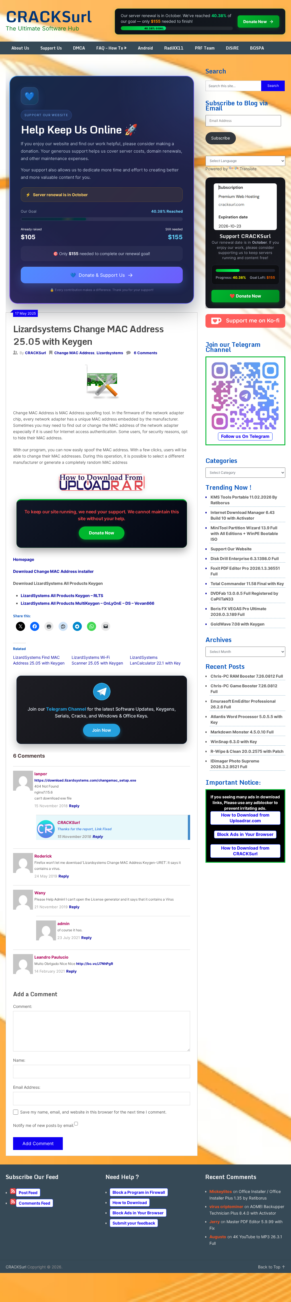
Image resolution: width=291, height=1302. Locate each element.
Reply (74, 805)
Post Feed (28, 1192)
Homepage (23, 559)
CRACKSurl (49, 16)
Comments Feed (34, 1203)
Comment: (22, 1006)
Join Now (101, 730)
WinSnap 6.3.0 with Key (234, 741)
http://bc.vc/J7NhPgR (94, 963)
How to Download (130, 1202)
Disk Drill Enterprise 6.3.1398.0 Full (245, 558)
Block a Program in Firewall (139, 1192)
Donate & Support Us (101, 275)
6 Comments (145, 352)
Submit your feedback (134, 1223)
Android (145, 48)
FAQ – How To (109, 48)
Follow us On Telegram (245, 436)
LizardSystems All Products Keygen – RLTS (62, 595)
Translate (248, 168)
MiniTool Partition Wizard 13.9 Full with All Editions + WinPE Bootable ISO (244, 533)
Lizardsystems (110, 352)
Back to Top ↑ (271, 1266)
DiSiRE (232, 48)
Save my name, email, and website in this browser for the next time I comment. (93, 1112)
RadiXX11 (174, 48)
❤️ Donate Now (245, 296)
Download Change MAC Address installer (53, 571)
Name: (19, 1060)
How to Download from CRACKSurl (245, 850)
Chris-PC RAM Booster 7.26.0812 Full (247, 676)
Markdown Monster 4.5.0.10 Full (242, 731)
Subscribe (220, 138)
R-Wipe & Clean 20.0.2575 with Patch (247, 751)
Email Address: (26, 1087)
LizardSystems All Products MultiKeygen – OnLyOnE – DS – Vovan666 (87, 603)
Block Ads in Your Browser (245, 834)
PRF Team (205, 48)
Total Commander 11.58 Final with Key (247, 583)
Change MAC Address (74, 352)
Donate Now (101, 533)
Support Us (51, 48)
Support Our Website (231, 548)
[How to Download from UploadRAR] (101, 483)
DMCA (79, 48)
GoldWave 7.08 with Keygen (238, 624)
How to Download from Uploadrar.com (245, 817)
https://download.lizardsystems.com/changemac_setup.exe (85, 780)
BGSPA (257, 48)
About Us (20, 48)
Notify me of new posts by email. (43, 1125)
